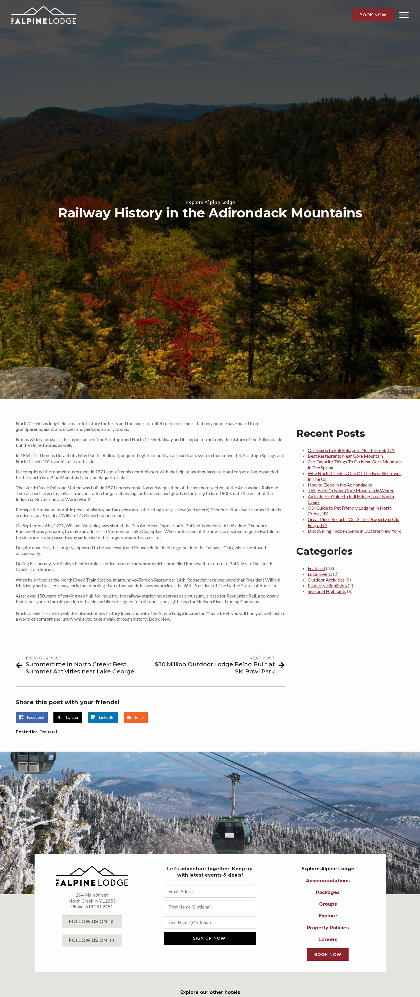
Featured (48, 731)
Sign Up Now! (210, 938)
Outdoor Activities (326, 579)
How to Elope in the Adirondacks (340, 484)
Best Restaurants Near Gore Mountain (345, 456)
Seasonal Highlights (327, 591)
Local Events (320, 574)
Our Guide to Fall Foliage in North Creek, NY (351, 450)
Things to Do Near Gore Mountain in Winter (351, 490)
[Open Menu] (404, 14)
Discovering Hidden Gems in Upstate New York (354, 531)
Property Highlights (327, 585)
